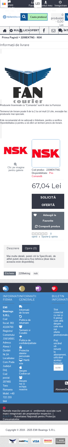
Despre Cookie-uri (24, 372)
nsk (36, 273)
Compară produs (49, 226)
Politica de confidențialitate (25, 342)
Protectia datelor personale (24, 353)
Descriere (13, 248)
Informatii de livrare (24, 311)
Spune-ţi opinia (49, 236)
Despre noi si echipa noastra (23, 385)
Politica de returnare (25, 321)
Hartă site (24, 362)
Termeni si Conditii (24, 331)
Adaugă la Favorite (49, 218)
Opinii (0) (31, 248)
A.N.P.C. (7, 416)
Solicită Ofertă (48, 201)
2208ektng (24, 273)
